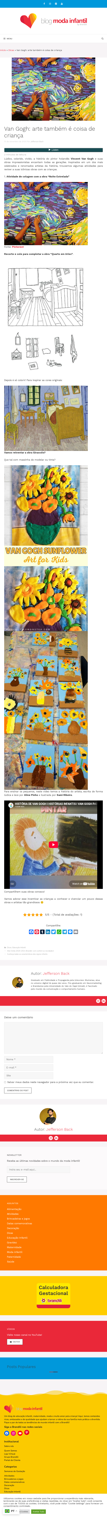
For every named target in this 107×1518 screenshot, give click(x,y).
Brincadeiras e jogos (18, 1218)
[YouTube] (61, 3)
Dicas (11, 50)
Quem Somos (10, 1450)
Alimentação (14, 1209)
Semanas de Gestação (14, 1471)
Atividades (13, 1213)
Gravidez (12, 1242)
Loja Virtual (9, 1453)
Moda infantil (14, 1252)
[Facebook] (44, 3)
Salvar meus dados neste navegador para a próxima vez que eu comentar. (50, 1082)
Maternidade (14, 1247)
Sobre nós (9, 1446)
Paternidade (14, 1256)
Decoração (13, 1228)
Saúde (10, 1261)
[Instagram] (50, 3)
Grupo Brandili (11, 1457)
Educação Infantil (19, 947)
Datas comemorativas (19, 1223)
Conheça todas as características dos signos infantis (27, 954)
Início (3, 50)
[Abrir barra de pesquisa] (102, 38)
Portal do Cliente (12, 1460)
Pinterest (18, 246)
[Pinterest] (56, 3)
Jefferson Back (56, 973)
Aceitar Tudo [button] (38, 1512)
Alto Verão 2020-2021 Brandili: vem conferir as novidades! (30, 951)
